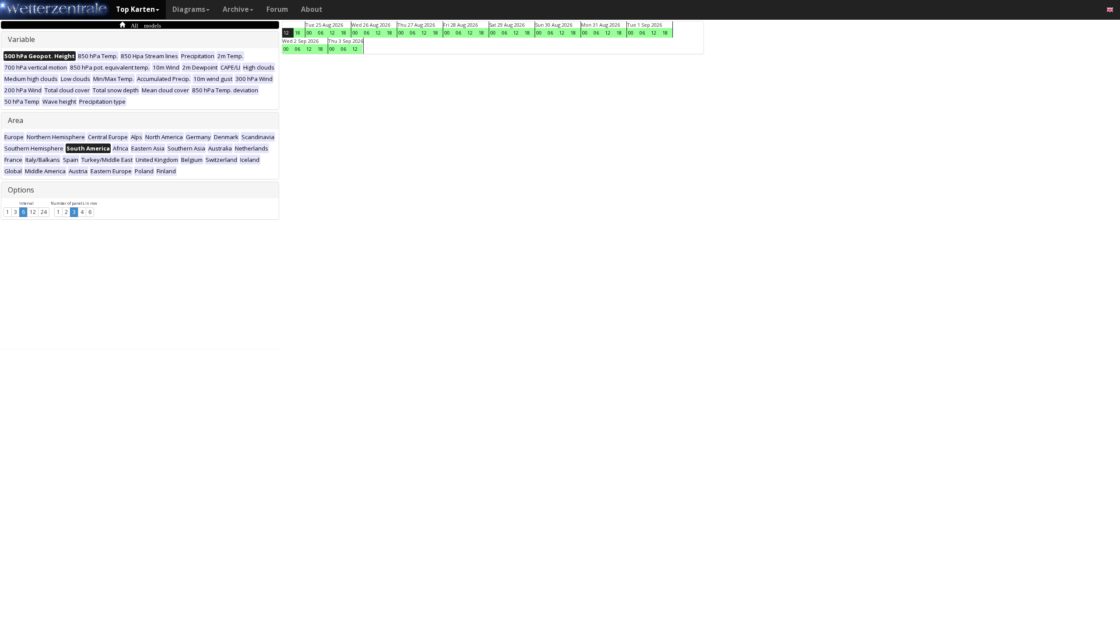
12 (33, 212)
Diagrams (188, 9)
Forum (277, 9)
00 (309, 32)
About (311, 9)
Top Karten (135, 9)
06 (320, 32)
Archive (236, 9)
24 (44, 212)
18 (297, 32)
